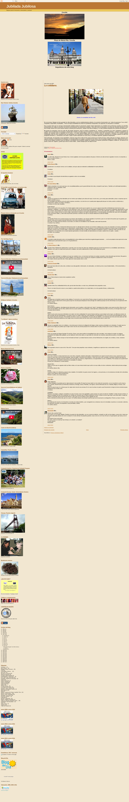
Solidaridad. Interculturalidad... (7, 701)
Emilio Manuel (51, 164)
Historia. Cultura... (5, 686)
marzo (4, 643)
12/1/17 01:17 (50, 342)
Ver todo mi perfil (4, 148)
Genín (49, 154)
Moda (2, 691)
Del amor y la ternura (5, 673)
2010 (4, 658)
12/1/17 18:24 (50, 377)
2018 (4, 632)
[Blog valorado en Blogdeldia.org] (5, 788)
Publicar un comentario (49, 427)
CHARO (50, 236)
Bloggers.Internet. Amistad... (7, 669)
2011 (4, 656)
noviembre (5, 635)
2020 (4, 630)
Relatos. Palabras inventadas (7, 699)
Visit (5, 781)
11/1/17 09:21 (50, 272)
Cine (2, 670)
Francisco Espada (52, 263)
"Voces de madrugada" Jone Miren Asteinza (11, 646)
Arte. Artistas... (4, 668)
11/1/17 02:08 (50, 261)
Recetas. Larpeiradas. (6, 698)
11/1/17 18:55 (50, 281)
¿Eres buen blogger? (4, 790)
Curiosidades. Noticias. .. (6, 671)
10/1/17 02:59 (50, 162)
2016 (4, 650)
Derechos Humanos (5, 674)
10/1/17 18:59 (50, 234)
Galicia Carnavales (5, 680)
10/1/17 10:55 (50, 171)
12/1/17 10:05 (50, 350)
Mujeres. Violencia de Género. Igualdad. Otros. (11, 692)
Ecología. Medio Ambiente (6, 675)
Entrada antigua (124, 429)
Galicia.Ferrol (4, 683)
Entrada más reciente (49, 429)
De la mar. (3, 672)
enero (4, 645)
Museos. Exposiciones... (6, 693)
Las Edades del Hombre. (6, 687)
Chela (49, 194)
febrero (5, 644)
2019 (4, 631)
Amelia (49, 283)
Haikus (2, 684)
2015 (4, 651)
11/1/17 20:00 (50, 320)
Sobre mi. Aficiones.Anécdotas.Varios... (55, 148)
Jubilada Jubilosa (21, 6)
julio (4, 638)
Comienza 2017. (6, 649)
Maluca (49, 345)
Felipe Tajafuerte (52, 322)
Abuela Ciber (51, 274)
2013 (4, 654)
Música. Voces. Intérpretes (7, 694)
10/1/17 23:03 (50, 243)
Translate (26, 133)
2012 (4, 655)
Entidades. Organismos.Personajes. (9, 678)
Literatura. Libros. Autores (6, 688)
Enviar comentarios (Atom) (57, 432)
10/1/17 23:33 (50, 251)
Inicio (87, 429)
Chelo (49, 173)
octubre (5, 636)
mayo (4, 640)
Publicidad (3, 697)
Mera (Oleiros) (4, 690)
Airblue (49, 253)
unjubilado (50, 331)
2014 (4, 652)
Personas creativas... (5, 696)
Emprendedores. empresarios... (8, 676)
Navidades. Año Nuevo (6, 695)
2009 (4, 659)
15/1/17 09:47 (50, 425)
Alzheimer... (3, 667)
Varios (2, 702)
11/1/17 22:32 (50, 329)
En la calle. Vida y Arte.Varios (7, 677)
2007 (4, 661)
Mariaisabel (51, 410)
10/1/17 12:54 (50, 181)
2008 (4, 660)
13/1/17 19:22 (50, 408)
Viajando (3, 704)
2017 (4, 634)
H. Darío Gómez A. (52, 245)
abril (4, 641)
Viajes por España (5, 705)
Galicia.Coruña (4, 682)
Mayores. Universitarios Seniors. (8, 689)
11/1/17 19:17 (50, 293)
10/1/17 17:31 (50, 192)
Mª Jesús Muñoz (52, 183)
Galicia (2, 679)
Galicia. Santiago (4, 681)
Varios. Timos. (4, 703)
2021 (4, 629)
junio (4, 639)
